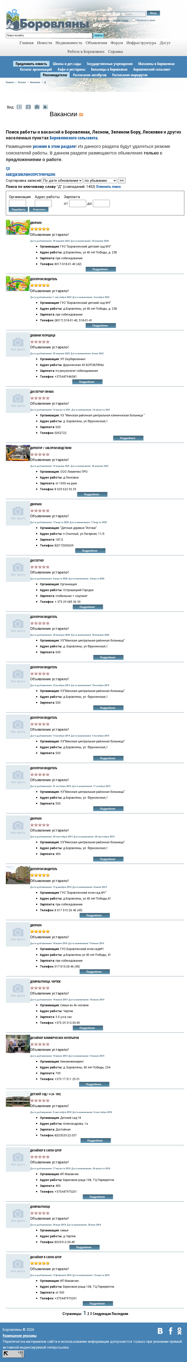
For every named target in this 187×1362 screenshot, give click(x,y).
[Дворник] (18, 512)
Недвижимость (69, 42)
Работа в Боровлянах (86, 51)
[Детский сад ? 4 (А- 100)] (18, 1098)
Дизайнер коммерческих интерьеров (54, 1038)
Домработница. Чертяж (45, 981)
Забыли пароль (121, 20)
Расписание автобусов (89, 74)
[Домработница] (18, 1215)
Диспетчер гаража (42, 392)
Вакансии (35, 82)
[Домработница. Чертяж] (18, 990)
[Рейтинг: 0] (40, 341)
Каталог (22, 82)
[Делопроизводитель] (18, 283)
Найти (98, 35)
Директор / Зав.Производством (50, 448)
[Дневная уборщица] (18, 344)
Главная (10, 82)
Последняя (120, 1313)
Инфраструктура (141, 42)
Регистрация (102, 20)
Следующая (102, 1313)
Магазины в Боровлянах (156, 63)
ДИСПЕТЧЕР (37, 560)
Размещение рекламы (20, 1335)
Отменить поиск (108, 186)
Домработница (40, 1207)
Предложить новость (31, 63)
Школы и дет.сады (67, 63)
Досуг (165, 42)
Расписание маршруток (130, 74)
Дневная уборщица (42, 335)
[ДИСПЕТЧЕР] (18, 569)
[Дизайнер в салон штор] (18, 1159)
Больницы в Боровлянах (109, 69)
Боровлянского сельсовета (73, 138)
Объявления (96, 42)
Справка (115, 51)
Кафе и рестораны (71, 69)
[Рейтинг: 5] (40, 228)
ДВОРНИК (36, 223)
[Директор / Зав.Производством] (18, 452)
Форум (117, 42)
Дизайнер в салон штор (46, 1150)
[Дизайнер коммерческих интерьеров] (18, 1043)
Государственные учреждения (109, 63)
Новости (44, 42)
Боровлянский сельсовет (151, 69)
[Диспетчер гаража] (18, 400)
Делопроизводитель (43, 279)
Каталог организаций (36, 69)
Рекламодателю (55, 74)
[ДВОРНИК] (18, 226)
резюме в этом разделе (54, 146)
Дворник (36, 504)
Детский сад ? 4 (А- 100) (45, 1094)
